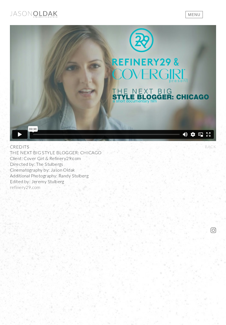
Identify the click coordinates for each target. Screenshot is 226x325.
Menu (194, 14)
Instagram (213, 230)
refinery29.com (25, 187)
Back (210, 146)
